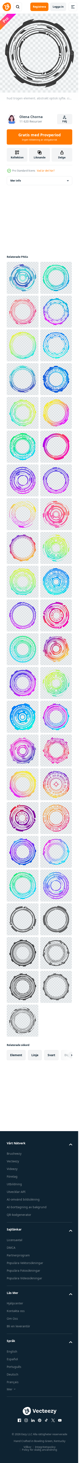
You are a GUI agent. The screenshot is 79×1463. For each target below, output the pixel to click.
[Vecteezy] (7, 7)
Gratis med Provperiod (39, 136)
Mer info (15, 177)
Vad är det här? (46, 170)
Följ (64, 121)
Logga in (58, 6)
